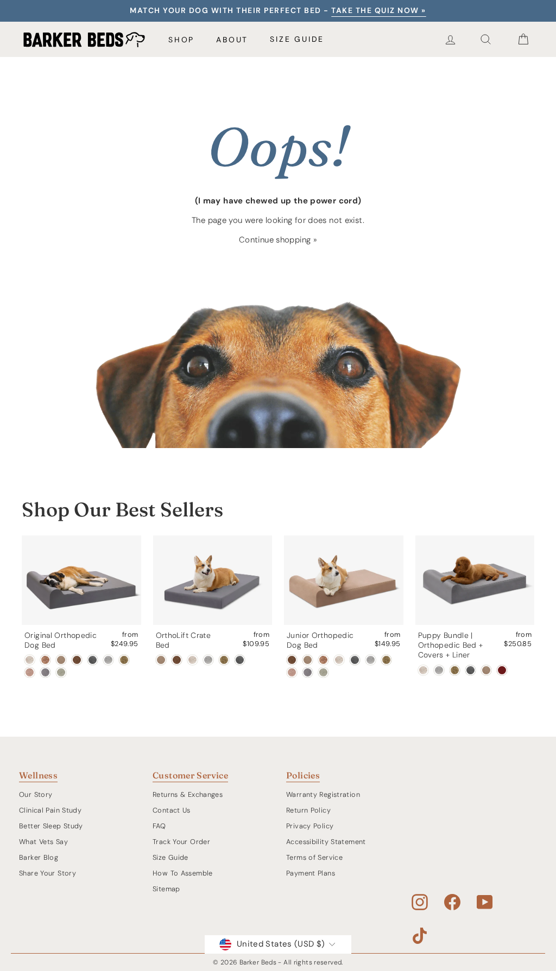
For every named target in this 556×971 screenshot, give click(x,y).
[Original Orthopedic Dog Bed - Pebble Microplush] (45, 672)
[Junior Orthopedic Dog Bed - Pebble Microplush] (307, 672)
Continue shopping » (278, 239)
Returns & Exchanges (188, 794)
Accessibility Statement (326, 841)
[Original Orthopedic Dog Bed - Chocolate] (77, 660)
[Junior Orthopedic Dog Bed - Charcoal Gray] (355, 660)
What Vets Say (43, 841)
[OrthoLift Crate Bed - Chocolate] (177, 660)
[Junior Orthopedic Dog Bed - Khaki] (307, 660)
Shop (181, 39)
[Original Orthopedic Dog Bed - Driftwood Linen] (29, 660)
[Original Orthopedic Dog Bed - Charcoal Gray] (92, 660)
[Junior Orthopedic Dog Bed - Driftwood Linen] (339, 660)
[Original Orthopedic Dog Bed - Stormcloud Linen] (108, 660)
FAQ (159, 826)
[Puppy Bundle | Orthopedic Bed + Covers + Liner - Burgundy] (502, 670)
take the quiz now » (378, 10)
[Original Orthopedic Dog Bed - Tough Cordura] (124, 660)
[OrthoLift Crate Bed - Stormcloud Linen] (208, 660)
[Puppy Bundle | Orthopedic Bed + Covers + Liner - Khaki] (486, 670)
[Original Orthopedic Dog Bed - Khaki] (61, 660)
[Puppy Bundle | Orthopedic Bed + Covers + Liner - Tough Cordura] (455, 670)
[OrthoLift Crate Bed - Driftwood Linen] (192, 660)
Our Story (35, 794)
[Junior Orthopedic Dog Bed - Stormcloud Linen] (370, 660)
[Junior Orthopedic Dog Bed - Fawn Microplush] (292, 672)
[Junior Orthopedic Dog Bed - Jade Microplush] (323, 672)
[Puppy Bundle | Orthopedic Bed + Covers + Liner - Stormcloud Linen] (439, 670)
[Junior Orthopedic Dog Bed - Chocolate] (292, 660)
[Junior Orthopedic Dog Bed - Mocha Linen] (323, 660)
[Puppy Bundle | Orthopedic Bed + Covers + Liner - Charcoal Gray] (470, 670)
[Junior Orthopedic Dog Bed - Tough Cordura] (386, 660)
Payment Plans (310, 873)
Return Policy (308, 810)
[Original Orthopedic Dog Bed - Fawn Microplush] (29, 672)
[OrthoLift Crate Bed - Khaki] (161, 660)
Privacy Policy (309, 826)
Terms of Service (314, 857)
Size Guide (297, 39)
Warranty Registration (323, 794)
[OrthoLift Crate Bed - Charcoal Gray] (240, 660)
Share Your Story (47, 873)
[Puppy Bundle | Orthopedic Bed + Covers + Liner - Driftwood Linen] (423, 670)
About (232, 39)
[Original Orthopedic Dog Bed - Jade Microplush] (61, 672)
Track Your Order (181, 841)
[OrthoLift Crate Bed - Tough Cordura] (224, 660)
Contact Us (172, 810)
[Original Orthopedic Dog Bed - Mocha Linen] (45, 660)
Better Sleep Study (51, 826)
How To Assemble (183, 873)
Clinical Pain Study (50, 810)
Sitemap (166, 888)
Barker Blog (38, 857)
